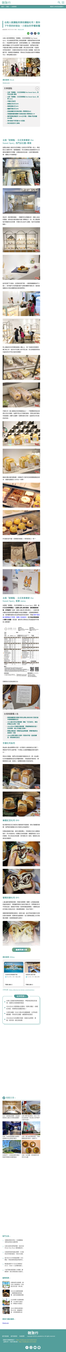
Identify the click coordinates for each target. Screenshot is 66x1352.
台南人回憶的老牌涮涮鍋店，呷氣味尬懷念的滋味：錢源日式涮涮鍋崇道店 (21, 1002)
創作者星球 (14, 1336)
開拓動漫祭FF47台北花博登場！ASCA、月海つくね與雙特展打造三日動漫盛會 (14, 1265)
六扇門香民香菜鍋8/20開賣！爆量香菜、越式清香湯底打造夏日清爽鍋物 (14, 1271)
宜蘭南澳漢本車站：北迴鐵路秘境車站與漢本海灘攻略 (14, 1241)
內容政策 (21, 1336)
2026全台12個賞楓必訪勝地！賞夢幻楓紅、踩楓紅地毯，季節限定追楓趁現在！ (22, 1007)
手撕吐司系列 (11, 101)
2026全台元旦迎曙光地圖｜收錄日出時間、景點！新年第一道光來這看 (21, 1019)
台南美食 (13, 6)
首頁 (2, 6)
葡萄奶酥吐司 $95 (13, 106)
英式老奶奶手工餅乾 (13, 123)
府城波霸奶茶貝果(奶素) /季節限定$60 (19, 111)
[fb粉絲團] (27, 1347)
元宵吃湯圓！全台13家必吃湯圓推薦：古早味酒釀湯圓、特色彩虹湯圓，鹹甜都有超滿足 (21, 1013)
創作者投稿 (5, 1336)
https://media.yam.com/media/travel (26, 1340)
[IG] (31, 1347)
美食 (7, 6)
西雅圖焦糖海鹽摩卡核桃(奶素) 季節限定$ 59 (21, 114)
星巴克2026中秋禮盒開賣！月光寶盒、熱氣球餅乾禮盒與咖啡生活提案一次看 (14, 1259)
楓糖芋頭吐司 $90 (13, 108)
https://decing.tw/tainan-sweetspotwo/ (22, 990)
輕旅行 (6, 2)
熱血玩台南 (21, 29)
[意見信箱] (35, 1347)
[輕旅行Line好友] (39, 1347)
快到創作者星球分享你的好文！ (54, 6)
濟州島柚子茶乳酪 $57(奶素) (16, 120)
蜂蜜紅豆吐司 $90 (13, 103)
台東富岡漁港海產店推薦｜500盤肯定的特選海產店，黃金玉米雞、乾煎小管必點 (14, 1253)
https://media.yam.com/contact (27, 1341)
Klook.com (6, 83)
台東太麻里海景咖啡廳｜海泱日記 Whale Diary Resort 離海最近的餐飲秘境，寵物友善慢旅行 (14, 1247)
